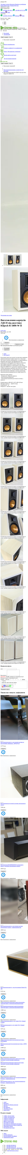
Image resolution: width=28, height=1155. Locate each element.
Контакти (12, 4)
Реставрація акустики (9, 1127)
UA (5, 22)
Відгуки (16, 5)
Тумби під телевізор (9, 1119)
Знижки (12, 5)
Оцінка (2, 679)
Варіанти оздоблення (20, 4)
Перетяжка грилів (8, 1126)
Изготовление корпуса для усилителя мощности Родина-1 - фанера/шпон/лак (13, 1082)
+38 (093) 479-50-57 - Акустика (14, 1148)
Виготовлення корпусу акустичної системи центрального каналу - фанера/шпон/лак (12, 927)
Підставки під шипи (9, 1122)
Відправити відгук (5, 689)
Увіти (5, 1133)
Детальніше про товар (6, 315)
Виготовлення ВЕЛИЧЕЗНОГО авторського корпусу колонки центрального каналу (12, 865)
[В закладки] (1, 741)
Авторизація (7, 34)
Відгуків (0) (7, 355)
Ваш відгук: (4, 675)
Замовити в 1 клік (19, 344)
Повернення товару (9, 1137)
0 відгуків (3, 330)
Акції (5, 1102)
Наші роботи (4, 5)
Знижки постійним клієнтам (11, 1104)
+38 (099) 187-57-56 (11, 1146)
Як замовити (7, 1107)
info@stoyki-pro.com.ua (12, 1150)
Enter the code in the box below (9, 682)
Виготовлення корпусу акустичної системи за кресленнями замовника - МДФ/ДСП (12, 743)
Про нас (6, 1106)
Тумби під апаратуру (9, 1118)
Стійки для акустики (9, 1115)
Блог (8, 5)
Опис (5, 353)
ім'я (1, 669)
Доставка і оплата (5, 4)
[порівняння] (2, 741)
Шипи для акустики (9, 1121)
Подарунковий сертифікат (10, 1136)
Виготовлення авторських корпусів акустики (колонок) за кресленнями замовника (12, 1063)
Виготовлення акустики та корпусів (13, 1125)
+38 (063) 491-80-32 (11, 1145)
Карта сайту (7, 1110)
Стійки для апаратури (9, 1117)
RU (5, 23)
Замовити (7, 342)
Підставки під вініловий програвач (12, 1123)
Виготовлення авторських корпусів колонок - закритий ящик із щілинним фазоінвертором (12, 1007)
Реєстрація (6, 33)
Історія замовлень (8, 1134)
